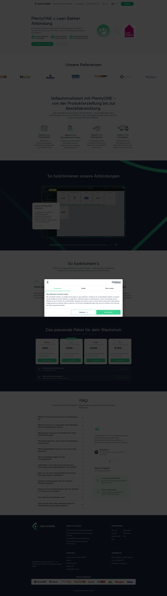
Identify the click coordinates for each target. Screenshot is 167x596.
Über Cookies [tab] (109, 288)
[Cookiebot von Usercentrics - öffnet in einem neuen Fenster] (113, 282)
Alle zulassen (108, 312)
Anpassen (82, 312)
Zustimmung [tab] (57, 288)
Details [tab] (83, 288)
